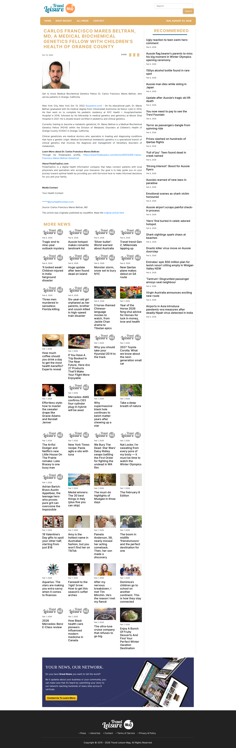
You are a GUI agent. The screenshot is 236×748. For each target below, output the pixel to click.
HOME (47, 20)
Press (83, 733)
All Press (82, 20)
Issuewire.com (93, 105)
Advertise (95, 733)
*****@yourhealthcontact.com (58, 201)
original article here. (114, 212)
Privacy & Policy (147, 733)
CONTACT (98, 20)
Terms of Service (126, 733)
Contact (109, 733)
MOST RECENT (64, 20)
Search (188, 11)
